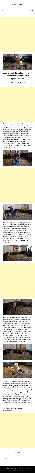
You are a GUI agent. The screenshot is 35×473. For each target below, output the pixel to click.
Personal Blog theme (17, 470)
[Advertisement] (17, 34)
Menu (31, 10)
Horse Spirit (17, 3)
